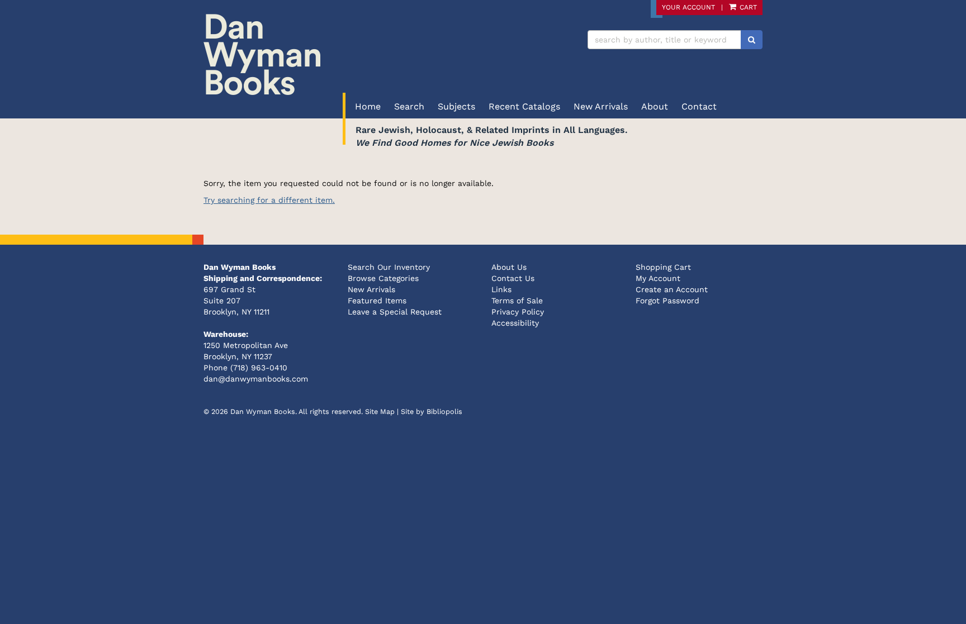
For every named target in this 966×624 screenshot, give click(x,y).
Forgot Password (667, 300)
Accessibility (515, 322)
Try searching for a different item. (269, 200)
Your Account (688, 7)
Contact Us (512, 278)
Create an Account (672, 289)
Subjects (456, 106)
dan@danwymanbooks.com (255, 378)
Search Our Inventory (389, 267)
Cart (747, 7)
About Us (509, 267)
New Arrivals (601, 106)
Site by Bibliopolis (431, 411)
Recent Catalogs (524, 106)
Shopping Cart (663, 267)
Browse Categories (383, 278)
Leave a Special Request (395, 311)
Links (501, 289)
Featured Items (377, 300)
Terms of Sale (517, 300)
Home (368, 106)
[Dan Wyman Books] (339, 54)
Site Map (380, 411)
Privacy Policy (517, 311)
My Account (658, 278)
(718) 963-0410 (258, 367)
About (654, 106)
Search (409, 106)
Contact (699, 106)
